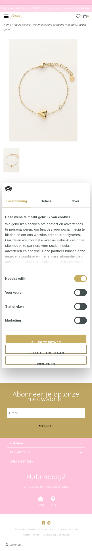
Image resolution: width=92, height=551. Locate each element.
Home (7, 24)
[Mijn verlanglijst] (78, 16)
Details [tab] (46, 201)
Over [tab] (75, 201)
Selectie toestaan (46, 352)
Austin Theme (31, 534)
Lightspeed (63, 534)
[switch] (80, 292)
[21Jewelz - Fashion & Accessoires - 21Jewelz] (16, 16)
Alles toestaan (46, 341)
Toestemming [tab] (16, 201)
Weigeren (46, 363)
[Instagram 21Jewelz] (48, 523)
